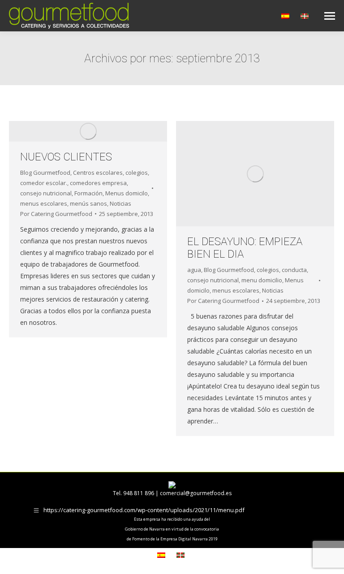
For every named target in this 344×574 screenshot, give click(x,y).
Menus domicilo (126, 193)
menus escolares (43, 203)
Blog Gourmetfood (45, 172)
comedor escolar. (43, 183)
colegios (136, 172)
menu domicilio (261, 280)
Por (56, 214)
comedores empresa (98, 183)
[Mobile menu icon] (329, 16)
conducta (294, 270)
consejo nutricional (46, 193)
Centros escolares (98, 172)
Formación (88, 193)
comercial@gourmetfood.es (196, 493)
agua (194, 270)
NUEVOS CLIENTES (66, 157)
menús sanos (88, 203)
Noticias (120, 203)
